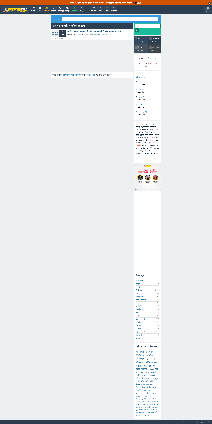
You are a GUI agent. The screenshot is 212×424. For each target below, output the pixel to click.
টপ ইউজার (114, 11)
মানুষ (138, 352)
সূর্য (142, 375)
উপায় (149, 399)
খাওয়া (143, 384)
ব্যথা (156, 410)
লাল (156, 393)
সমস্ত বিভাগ (139, 281)
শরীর (150, 366)
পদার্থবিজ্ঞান (139, 287)
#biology (154, 378)
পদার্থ (151, 352)
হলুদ (140, 412)
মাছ (145, 399)
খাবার (149, 396)
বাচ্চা (153, 407)
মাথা (154, 375)
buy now (141, 89)
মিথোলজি (139, 338)
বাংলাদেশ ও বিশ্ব (141, 335)
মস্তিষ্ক (145, 396)
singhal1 (141, 97)
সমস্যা (140, 407)
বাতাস (156, 402)
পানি (143, 352)
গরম (147, 384)
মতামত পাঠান (5, 422)
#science (150, 369)
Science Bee (189, 422)
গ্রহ (137, 404)
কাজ (137, 390)
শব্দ (156, 396)
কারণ (157, 387)
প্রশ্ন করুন (74, 11)
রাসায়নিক (140, 366)
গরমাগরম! (47, 11)
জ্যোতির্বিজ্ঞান (140, 297)
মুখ (149, 415)
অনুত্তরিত (53, 11)
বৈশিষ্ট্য (147, 410)
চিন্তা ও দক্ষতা (140, 319)
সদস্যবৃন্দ (67, 11)
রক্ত (154, 366)
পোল (100, 11)
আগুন (138, 396)
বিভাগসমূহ (61, 11)
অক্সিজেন (139, 415)
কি (145, 407)
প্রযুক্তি (138, 303)
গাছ (141, 396)
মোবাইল (144, 369)
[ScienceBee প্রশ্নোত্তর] (15, 9)
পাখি (156, 404)
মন (143, 407)
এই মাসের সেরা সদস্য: (143, 77)
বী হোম (33, 11)
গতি (143, 415)
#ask (146, 366)
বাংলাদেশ (142, 410)
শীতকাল (139, 387)
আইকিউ (138, 306)
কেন (152, 387)
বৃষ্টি (147, 387)
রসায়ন (138, 284)
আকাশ (148, 412)
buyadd (140, 82)
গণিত (137, 293)
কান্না (146, 415)
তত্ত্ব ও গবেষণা (140, 332)
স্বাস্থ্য (151, 375)
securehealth (142, 112)
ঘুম (147, 352)
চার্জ (155, 412)
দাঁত (137, 412)
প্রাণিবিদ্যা (139, 322)
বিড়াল (144, 412)
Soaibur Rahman (98, 34)
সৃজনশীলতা (139, 309)
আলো (138, 369)
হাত (156, 399)
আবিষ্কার (139, 399)
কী (155, 372)
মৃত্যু (137, 410)
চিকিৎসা (142, 372)
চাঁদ (149, 387)
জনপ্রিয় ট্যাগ (91, 75)
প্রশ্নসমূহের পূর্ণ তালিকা (72, 75)
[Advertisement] (92, 57)
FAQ (81, 11)
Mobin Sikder (206, 422)
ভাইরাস (152, 410)
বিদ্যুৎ (141, 390)
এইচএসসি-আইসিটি (148, 381)
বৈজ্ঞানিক (147, 378)
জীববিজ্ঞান (139, 290)
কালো (144, 404)
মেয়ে (156, 407)
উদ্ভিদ (153, 404)
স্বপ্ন (140, 402)
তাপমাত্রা (151, 402)
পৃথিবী (151, 355)
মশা (137, 402)
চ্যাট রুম (93, 11)
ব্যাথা (143, 402)
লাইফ (137, 313)
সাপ (150, 390)
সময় (152, 412)
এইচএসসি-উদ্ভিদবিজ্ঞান (145, 359)
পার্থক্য (138, 381)
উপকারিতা (150, 393)
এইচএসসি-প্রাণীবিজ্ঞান (145, 362)
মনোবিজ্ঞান (78, 34)
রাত (145, 390)
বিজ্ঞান (138, 384)
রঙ (137, 407)
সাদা (152, 396)
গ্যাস (148, 404)
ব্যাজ (107, 11)
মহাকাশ (146, 375)
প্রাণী (141, 378)
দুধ (143, 399)
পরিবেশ (138, 325)
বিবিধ (137, 316)
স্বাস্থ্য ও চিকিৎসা (141, 300)
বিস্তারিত (149, 407)
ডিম (143, 387)
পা (150, 404)
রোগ (156, 362)
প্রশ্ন (40, 11)
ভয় (146, 402)
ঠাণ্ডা (152, 399)
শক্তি (145, 393)
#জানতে (152, 384)
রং (148, 390)
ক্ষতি (156, 369)
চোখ (146, 355)
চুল (137, 372)
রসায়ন (140, 404)
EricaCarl (141, 104)
